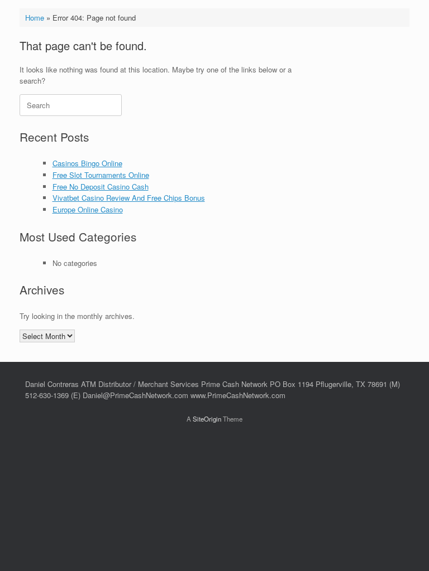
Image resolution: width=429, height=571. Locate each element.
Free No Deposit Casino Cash (101, 186)
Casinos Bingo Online (87, 163)
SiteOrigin (207, 418)
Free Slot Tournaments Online (101, 175)
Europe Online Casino (88, 209)
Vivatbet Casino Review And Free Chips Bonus (129, 197)
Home (34, 17)
